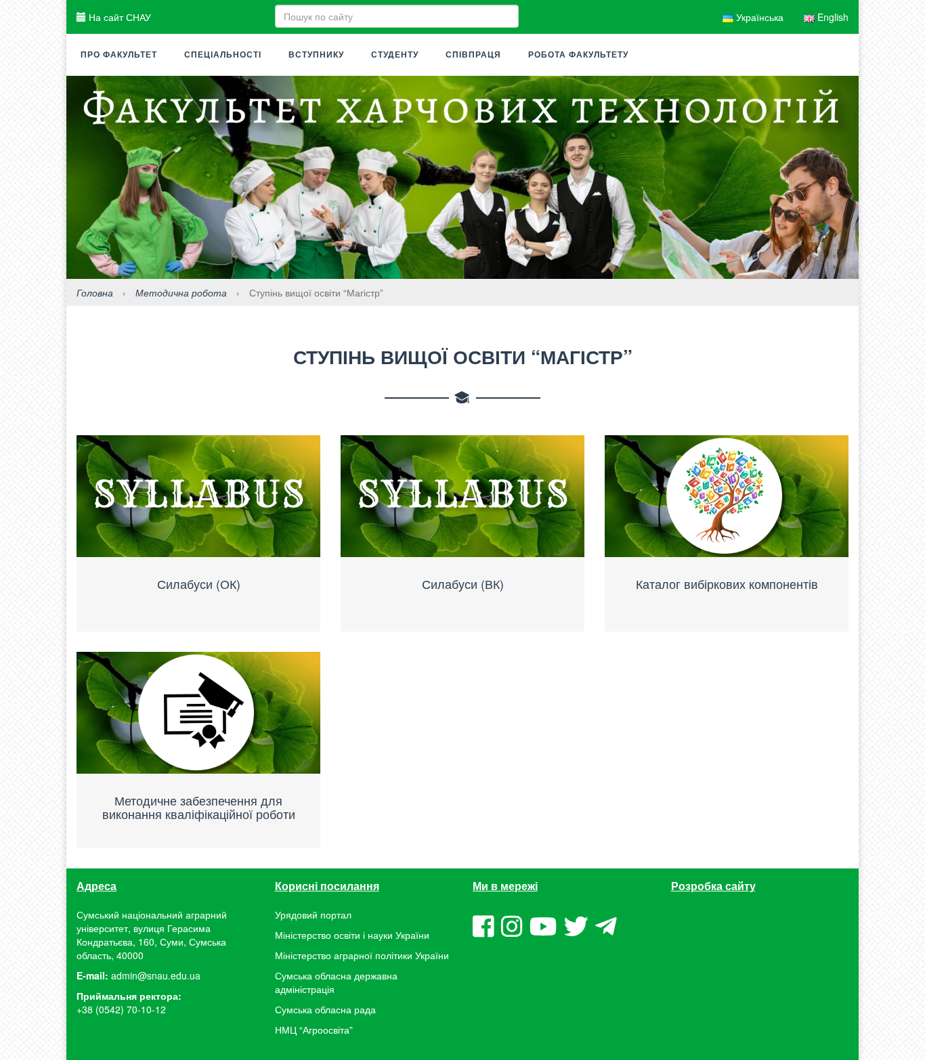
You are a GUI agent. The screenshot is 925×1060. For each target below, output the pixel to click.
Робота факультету (578, 55)
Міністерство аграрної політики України (362, 955)
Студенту (394, 55)
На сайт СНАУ (118, 17)
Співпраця (473, 55)
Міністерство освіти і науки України (352, 935)
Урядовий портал (313, 914)
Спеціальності (222, 55)
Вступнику (316, 55)
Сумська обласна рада (325, 1009)
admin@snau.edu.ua (155, 975)
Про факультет (119, 55)
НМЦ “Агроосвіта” (314, 1029)
